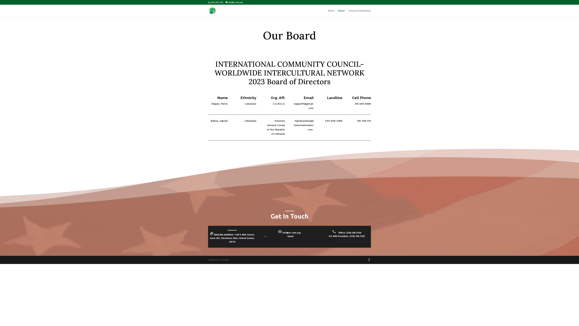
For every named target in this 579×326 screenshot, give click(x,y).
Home (331, 11)
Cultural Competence (359, 11)
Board (341, 11)
